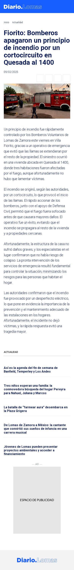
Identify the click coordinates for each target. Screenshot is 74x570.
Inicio (6, 22)
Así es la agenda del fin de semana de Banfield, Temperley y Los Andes (31, 369)
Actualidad (17, 22)
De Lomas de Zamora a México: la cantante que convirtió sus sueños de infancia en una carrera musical (35, 428)
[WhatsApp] (57, 78)
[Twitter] (49, 78)
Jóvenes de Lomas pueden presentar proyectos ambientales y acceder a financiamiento (31, 450)
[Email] (66, 78)
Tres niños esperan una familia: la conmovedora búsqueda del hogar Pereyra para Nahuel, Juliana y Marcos (34, 389)
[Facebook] (40, 78)
